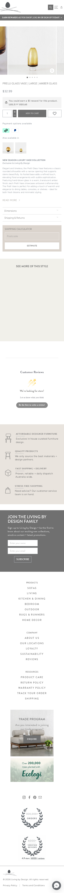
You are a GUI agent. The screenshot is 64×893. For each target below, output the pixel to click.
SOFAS (32, 588)
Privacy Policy (10, 885)
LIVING (32, 593)
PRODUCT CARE (32, 677)
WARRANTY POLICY (32, 688)
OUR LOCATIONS (32, 643)
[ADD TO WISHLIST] (54, 113)
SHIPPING (32, 698)
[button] (32, 17)
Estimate (32, 245)
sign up (23, 104)
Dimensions (10, 210)
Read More (10, 200)
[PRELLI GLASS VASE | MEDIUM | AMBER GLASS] (20, 148)
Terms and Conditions (33, 885)
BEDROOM (32, 604)
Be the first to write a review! (32, 405)
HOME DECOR (32, 620)
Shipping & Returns (14, 217)
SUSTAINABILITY (32, 654)
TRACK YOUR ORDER (32, 693)
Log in (12, 104)
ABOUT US (32, 638)
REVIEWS (32, 659)
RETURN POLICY (32, 682)
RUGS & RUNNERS (32, 614)
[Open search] (50, 7)
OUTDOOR (32, 609)
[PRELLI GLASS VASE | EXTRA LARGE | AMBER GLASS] (8, 148)
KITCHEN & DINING (32, 598)
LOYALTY (32, 648)
